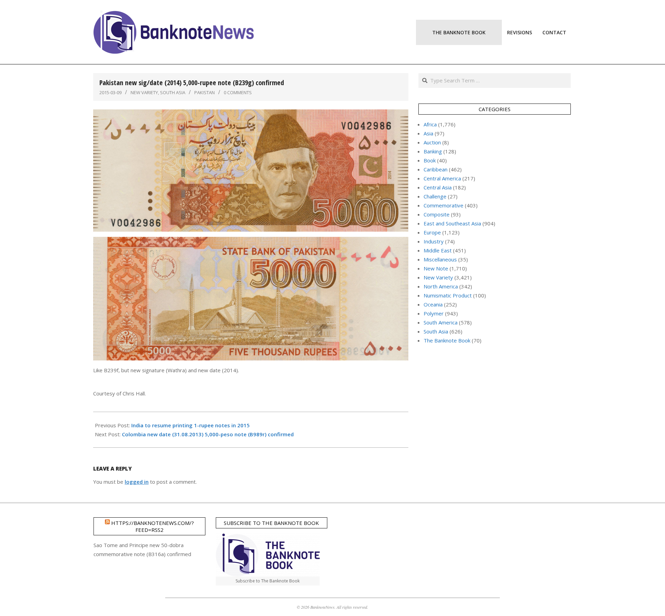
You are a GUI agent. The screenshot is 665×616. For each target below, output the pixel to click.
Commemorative (443, 205)
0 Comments (238, 92)
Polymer (434, 313)
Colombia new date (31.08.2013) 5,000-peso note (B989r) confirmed (208, 434)
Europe (432, 232)
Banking (433, 151)
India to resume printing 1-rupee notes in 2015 (190, 425)
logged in (137, 481)
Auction (432, 142)
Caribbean (435, 169)
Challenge (435, 196)
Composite (437, 214)
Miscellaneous (440, 259)
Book (430, 160)
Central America (442, 178)
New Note (436, 268)
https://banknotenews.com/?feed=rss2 (152, 526)
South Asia (172, 92)
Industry (434, 241)
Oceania (433, 304)
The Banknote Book (447, 340)
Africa (430, 124)
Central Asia (438, 187)
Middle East (438, 250)
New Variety (144, 92)
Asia (428, 133)
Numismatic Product (448, 295)
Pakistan (204, 92)
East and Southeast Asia (452, 223)
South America (441, 322)
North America (441, 286)
